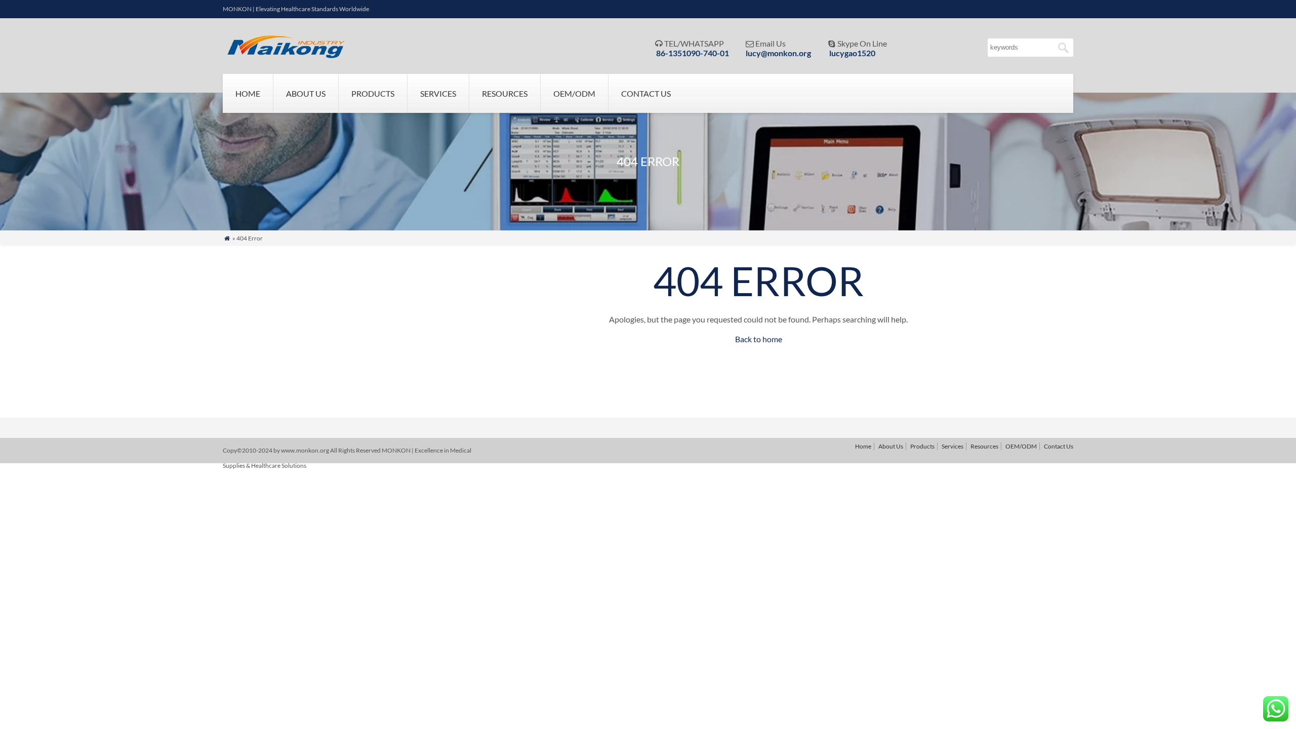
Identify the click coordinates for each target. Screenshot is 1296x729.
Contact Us (646, 93)
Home (247, 93)
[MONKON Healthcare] (289, 55)
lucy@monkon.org (778, 53)
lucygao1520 (852, 53)
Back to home (758, 339)
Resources (505, 93)
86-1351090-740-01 (692, 53)
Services (438, 93)
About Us (306, 93)
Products (372, 93)
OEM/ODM (574, 93)
